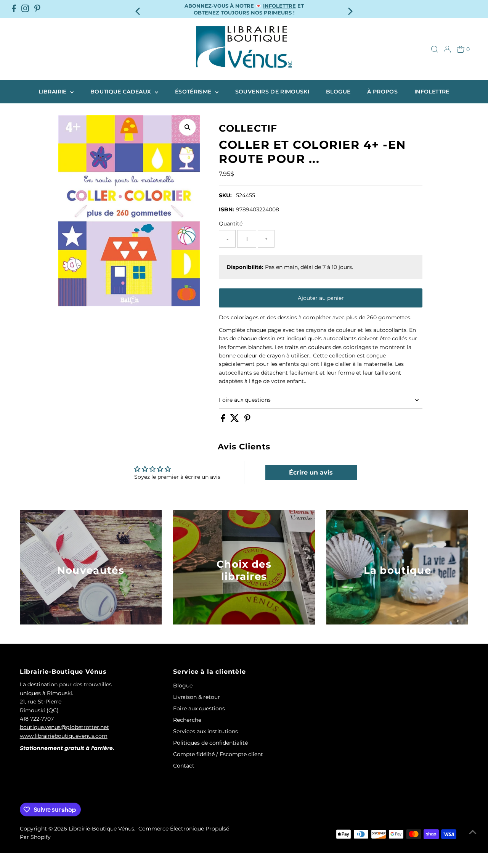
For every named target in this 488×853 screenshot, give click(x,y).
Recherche (187, 719)
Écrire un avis (311, 472)
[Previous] (138, 9)
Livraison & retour (196, 697)
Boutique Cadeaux (121, 91)
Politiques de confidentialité (210, 742)
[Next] (349, 9)
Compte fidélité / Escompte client (218, 754)
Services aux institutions (205, 731)
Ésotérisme (194, 91)
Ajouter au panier (321, 298)
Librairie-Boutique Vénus (101, 828)
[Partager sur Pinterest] (247, 420)
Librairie (53, 91)
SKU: (225, 195)
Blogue (338, 91)
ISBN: (226, 209)
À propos (382, 91)
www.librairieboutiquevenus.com (64, 735)
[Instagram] (25, 9)
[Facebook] (14, 9)
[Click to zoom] (187, 127)
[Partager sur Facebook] (223, 420)
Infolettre (431, 91)
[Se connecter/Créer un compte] (447, 49)
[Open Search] (434, 49)
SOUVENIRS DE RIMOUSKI (272, 91)
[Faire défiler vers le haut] (472, 832)
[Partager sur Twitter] (235, 420)
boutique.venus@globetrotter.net (64, 727)
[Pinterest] (37, 9)
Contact (183, 765)
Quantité (230, 223)
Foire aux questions (245, 399)
